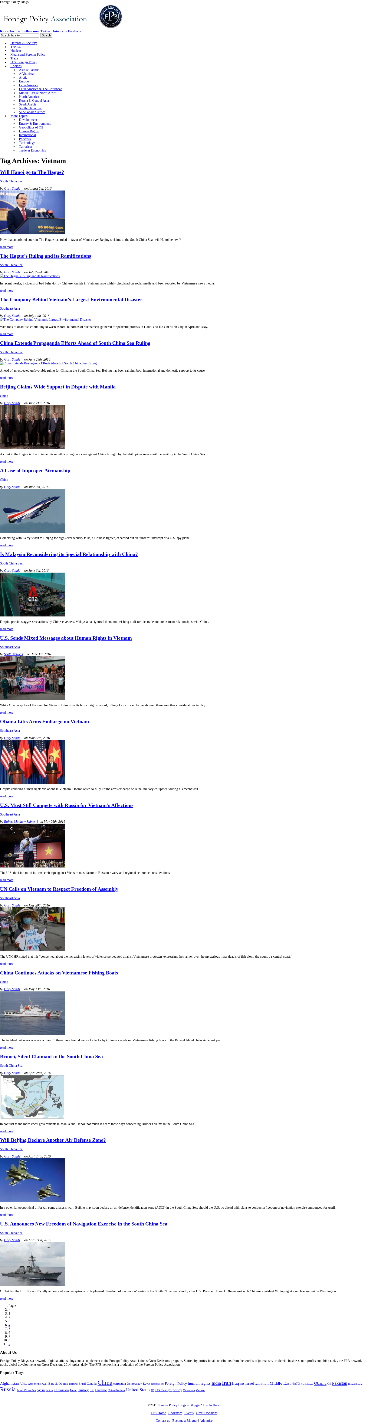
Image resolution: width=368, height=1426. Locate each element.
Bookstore (175, 1413)
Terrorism (61, 1390)
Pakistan (339, 1383)
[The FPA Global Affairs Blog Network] (62, 28)
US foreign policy (168, 1390)
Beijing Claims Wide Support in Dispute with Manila (58, 387)
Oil (329, 1383)
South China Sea (11, 181)
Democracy (134, 1383)
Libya (257, 1384)
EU (162, 1383)
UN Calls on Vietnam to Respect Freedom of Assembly (59, 889)
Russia (8, 1389)
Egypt (146, 1383)
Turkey (83, 1390)
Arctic (44, 1384)
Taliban (49, 1390)
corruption (119, 1383)
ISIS (242, 1383)
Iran (226, 1383)
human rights (199, 1383)
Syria (41, 1390)
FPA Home (158, 1413)
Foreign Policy (176, 1383)
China (4, 396)
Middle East (280, 1383)
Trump (73, 1390)
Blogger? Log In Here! (205, 1405)
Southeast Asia (10, 308)
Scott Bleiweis (13, 654)
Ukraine (101, 1390)
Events (189, 1413)
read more (6, 247)
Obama (320, 1383)
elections (155, 1384)
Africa (23, 1383)
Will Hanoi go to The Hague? (32, 172)
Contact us (163, 1420)
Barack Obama (58, 1383)
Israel (249, 1383)
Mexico (265, 1384)
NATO (296, 1383)
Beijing (73, 1383)
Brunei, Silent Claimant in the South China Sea (51, 1056)
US (152, 1390)
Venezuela (189, 1390)
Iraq (235, 1383)
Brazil (82, 1383)
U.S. (92, 1390)
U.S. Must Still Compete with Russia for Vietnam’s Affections (66, 805)
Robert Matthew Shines (19, 821)
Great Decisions (206, 1413)
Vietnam (200, 1390)
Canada (92, 1383)
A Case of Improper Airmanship (35, 470)
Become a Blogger (184, 1420)
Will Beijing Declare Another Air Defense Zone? (53, 1140)
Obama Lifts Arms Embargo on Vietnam (44, 721)
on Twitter (36, 31)
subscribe (10, 31)
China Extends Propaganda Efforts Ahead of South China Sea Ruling (75, 343)
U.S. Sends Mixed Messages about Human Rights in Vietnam (66, 638)
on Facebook (67, 31)
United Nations (116, 1390)
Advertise (206, 1420)
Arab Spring (34, 1383)
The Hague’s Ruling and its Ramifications (45, 256)
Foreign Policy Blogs (172, 1405)
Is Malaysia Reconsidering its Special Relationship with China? (69, 554)
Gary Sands (12, 188)
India (216, 1383)
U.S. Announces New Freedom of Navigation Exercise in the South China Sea (83, 1224)
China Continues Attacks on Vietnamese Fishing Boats (59, 973)
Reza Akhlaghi (355, 1384)
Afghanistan (9, 1383)
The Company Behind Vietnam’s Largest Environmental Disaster (71, 299)
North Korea (307, 1384)
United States (138, 1389)
